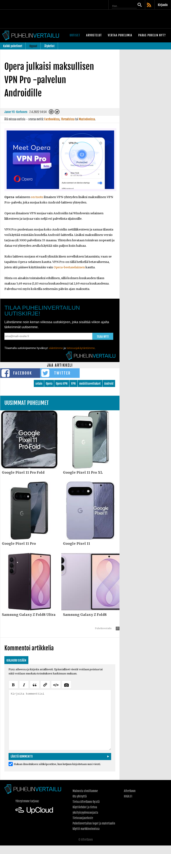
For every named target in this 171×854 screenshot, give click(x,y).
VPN (73, 383)
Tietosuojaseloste (83, 818)
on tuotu (37, 197)
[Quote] (34, 684)
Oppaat (33, 46)
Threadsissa (67, 119)
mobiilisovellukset (90, 383)
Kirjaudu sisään (16, 660)
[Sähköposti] (51, 113)
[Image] (66, 684)
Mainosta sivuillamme (85, 791)
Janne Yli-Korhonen (15, 112)
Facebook (22, 373)
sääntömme (56, 348)
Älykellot (49, 46)
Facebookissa (51, 119)
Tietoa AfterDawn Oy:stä (86, 801)
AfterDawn (130, 791)
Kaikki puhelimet (12, 46)
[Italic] (24, 684)
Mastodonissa (87, 119)
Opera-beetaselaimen (69, 267)
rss (149, 5)
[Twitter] (56, 113)
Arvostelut (94, 35)
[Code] (55, 684)
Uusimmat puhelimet (26, 403)
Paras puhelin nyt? (152, 35)
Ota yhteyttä (80, 796)
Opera (49, 383)
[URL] (45, 684)
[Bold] (13, 684)
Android (108, 383)
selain (38, 383)
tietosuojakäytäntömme (81, 348)
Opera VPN (62, 383)
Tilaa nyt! (103, 336)
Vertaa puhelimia (120, 35)
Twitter (62, 373)
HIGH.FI (128, 796)
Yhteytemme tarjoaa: (27, 801)
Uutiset (75, 35)
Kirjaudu (163, 5)
